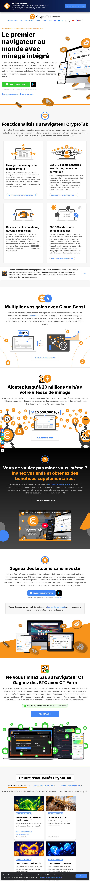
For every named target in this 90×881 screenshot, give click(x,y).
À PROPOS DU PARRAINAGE (45, 500)
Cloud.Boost (34, 316)
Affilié (38, 21)
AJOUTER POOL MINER (45, 438)
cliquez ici (33, 89)
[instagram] (69, 21)
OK (82, 876)
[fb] (59, 21)
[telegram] (62, 21)
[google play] (33, 84)
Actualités (29, 21)
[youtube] (73, 20)
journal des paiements (56, 607)
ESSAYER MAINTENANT (17, 84)
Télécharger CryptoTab (43, 593)
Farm (44, 21)
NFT (50, 21)
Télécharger (12, 21)
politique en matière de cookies (51, 877)
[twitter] (66, 21)
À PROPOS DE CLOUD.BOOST (45, 358)
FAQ (21, 21)
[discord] (55, 21)
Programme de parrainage (59, 484)
